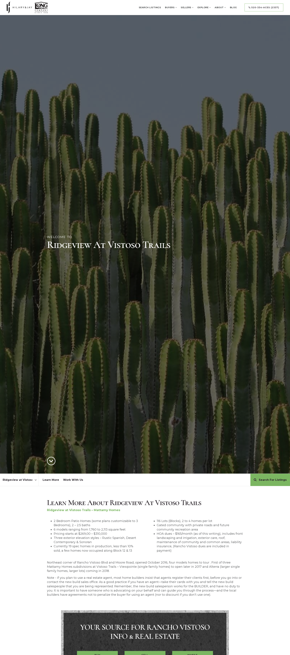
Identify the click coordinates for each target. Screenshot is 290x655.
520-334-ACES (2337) (265, 7)
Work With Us (73, 479)
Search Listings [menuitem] (150, 7)
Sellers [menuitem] (186, 7)
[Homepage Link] (27, 7)
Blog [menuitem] (233, 7)
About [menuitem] (219, 7)
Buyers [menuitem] (170, 7)
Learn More (51, 479)
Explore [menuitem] (203, 7)
